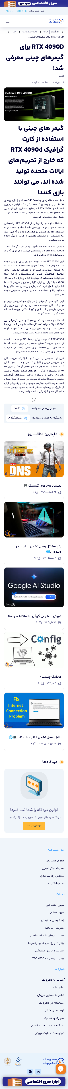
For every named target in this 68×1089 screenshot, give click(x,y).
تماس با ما (58, 987)
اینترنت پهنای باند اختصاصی (47, 935)
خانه (45, 32)
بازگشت (55, 32)
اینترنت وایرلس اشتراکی (50, 951)
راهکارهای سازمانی (53, 920)
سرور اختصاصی (55, 905)
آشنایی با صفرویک (53, 980)
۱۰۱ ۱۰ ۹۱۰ (10, 11)
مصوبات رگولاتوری (53, 868)
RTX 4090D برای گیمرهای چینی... (46, 37)
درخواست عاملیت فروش (50, 1033)
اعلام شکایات (56, 883)
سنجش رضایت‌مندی (52, 876)
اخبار (14, 32)
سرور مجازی (57, 912)
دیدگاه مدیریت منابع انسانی (47, 1025)
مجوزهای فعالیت (54, 1018)
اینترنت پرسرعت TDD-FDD (48, 958)
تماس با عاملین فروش (51, 995)
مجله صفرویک (30, 32)
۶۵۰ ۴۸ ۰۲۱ (22, 11)
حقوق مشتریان (55, 861)
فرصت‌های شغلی (54, 1010)
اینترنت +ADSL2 (55, 928)
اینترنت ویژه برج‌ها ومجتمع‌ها (46, 943)
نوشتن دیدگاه (34, 826)
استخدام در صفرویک (52, 1003)
